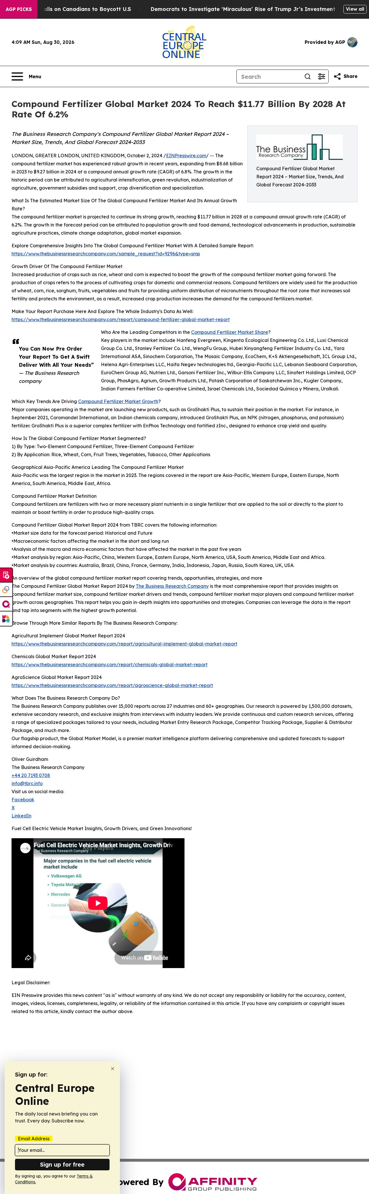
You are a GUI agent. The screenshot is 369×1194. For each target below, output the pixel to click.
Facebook (23, 799)
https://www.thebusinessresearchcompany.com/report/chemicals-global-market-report (110, 664)
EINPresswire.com (186, 155)
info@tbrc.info (27, 783)
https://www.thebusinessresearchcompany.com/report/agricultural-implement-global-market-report (124, 644)
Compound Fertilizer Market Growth (118, 401)
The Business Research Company (172, 586)
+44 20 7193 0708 (31, 775)
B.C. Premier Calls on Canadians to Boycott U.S (68, 9)
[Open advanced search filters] (321, 76)
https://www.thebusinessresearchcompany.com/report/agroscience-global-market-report (112, 685)
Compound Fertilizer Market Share (229, 332)
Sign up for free (62, 1164)
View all (355, 9)
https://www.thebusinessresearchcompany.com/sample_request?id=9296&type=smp (106, 254)
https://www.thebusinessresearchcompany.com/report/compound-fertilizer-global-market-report (121, 319)
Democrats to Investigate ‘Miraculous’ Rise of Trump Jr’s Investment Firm (249, 9)
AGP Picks (19, 9)
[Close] (112, 1068)
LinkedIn (21, 816)
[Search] (308, 76)
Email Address (34, 1138)
